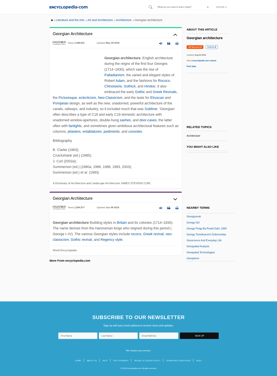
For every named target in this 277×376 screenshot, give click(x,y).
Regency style (111, 240)
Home (78, 361)
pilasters (74, 131)
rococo (136, 234)
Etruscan (157, 98)
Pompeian (60, 103)
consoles (135, 131)
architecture (193, 135)
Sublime (151, 109)
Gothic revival (81, 240)
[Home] (69, 7)
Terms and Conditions (178, 361)
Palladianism (114, 75)
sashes (125, 120)
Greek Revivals (164, 92)
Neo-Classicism (110, 98)
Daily (199, 361)
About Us (92, 361)
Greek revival (153, 234)
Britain (122, 223)
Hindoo (149, 86)
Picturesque (68, 98)
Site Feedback (121, 361)
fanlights (75, 126)
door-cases (148, 120)
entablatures (92, 131)
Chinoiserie (113, 86)
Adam (120, 81)
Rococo (164, 81)
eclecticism (87, 98)
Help (105, 361)
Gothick (130, 86)
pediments (112, 131)
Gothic (140, 92)
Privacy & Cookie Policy (147, 361)
